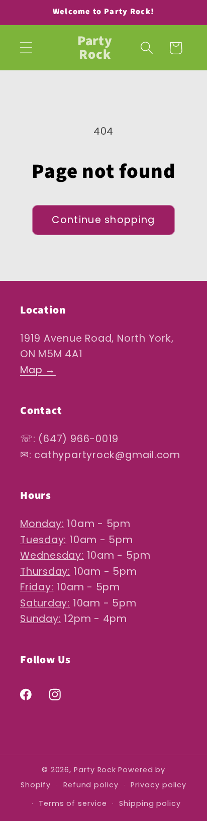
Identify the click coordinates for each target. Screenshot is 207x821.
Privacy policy (158, 785)
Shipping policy (150, 803)
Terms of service (73, 803)
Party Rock (95, 770)
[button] (26, 48)
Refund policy (91, 785)
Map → (38, 370)
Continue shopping (103, 220)
